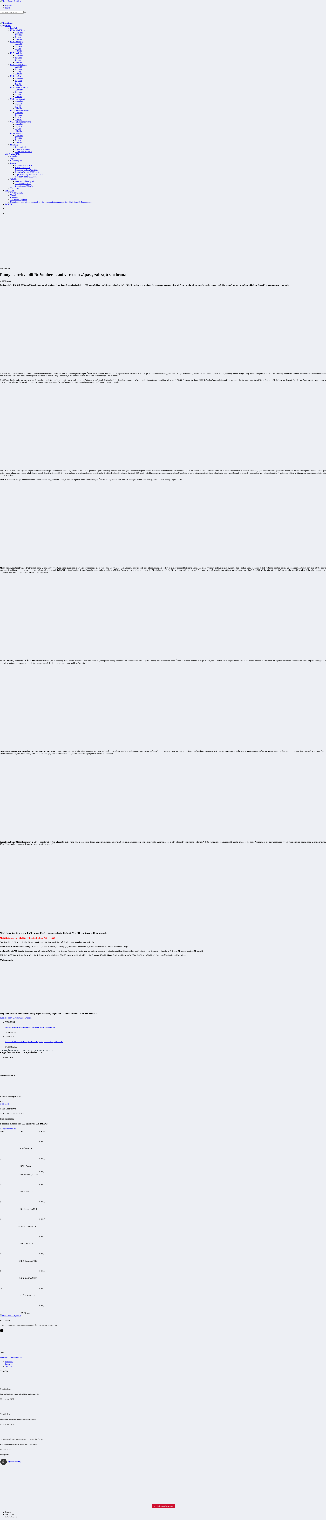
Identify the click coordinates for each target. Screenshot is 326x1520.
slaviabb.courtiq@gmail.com (11, 1357)
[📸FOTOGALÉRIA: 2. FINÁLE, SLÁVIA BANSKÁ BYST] (271, 1492)
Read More (4, 1104)
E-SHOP (8, 204)
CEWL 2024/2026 (22, 168)
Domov (8, 1512)
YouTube (8, 1366)
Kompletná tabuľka (8, 1129)
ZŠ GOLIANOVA (23, 149)
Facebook (9, 1362)
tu (187, 955)
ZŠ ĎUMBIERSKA (23, 151)
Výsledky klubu (16, 193)
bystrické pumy (6, 1018)
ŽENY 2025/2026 (12, 154)
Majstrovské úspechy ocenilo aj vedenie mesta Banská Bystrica (19, 1444)
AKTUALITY (11, 1517)
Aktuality (19, 32)
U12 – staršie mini (17, 99)
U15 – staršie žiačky (18, 64)
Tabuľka (18, 39)
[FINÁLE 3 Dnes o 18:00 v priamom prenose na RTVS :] (54, 1492)
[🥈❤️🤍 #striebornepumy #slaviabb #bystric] (54, 1468)
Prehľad (13, 28)
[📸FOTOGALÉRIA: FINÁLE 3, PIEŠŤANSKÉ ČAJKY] (163, 1468)
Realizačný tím (16, 161)
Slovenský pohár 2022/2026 (26, 170)
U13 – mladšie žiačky (19, 87)
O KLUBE (9, 190)
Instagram (9, 1364)
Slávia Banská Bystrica (22, 1018)
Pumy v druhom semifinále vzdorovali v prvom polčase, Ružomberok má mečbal (30, 1027)
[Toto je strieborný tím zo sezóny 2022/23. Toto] (163, 1480)
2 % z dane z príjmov (18, 200)
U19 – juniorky (16, 42)
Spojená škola (20, 147)
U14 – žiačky (15, 76)
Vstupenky (14, 188)
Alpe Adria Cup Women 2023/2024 (29, 174)
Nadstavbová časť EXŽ (24, 181)
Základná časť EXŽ (23, 184)
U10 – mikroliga (16, 133)
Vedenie (13, 195)
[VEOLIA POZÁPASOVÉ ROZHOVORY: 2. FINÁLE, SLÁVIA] (163, 1492)
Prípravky (14, 145)
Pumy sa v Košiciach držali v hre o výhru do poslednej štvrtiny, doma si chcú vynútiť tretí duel (34, 1042)
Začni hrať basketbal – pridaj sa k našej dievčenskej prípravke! (19, 1394)
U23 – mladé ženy (17, 30)
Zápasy (18, 37)
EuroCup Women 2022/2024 (27, 172)
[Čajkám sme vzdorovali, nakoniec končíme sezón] (271, 1480)
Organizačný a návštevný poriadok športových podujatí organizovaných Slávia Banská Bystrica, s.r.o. (51, 202)
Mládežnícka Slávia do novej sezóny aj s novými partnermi (18, 1419)
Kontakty (14, 197)
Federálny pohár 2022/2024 (26, 177)
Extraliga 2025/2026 (23, 165)
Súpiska (18, 35)
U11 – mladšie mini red (19, 110)
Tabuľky (13, 179)
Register (8, 5)
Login (7, 8)
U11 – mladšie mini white (20, 122)
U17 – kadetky (16, 53)
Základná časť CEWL (24, 186)
